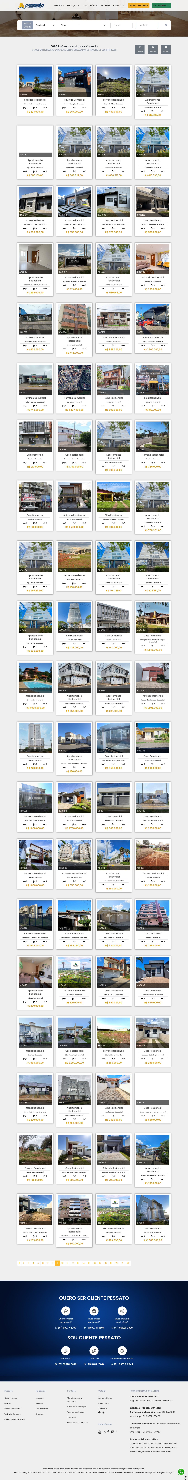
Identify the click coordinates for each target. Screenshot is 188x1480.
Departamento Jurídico (122, 1358)
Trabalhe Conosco (12, 1414)
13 (78, 1263)
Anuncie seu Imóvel (76, 1412)
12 (73, 1263)
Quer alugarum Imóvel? (94, 1320)
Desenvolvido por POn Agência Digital (155, 1472)
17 (100, 1263)
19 (111, 1263)
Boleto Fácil (103, 1403)
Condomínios (89, 5)
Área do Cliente (139, 5)
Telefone (94, 1358)
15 (89, 1263)
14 (83, 1263)
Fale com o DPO (126, 1472)
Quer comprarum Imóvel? (66, 1320)
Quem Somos (10, 1398)
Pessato (118, 5)
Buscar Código (27, 25)
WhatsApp (65, 1358)
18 (106, 1263)
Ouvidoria (71, 1417)
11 (67, 1263)
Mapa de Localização (76, 1406)
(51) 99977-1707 (150, 1431)
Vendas (58, 5)
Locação (72, 5)
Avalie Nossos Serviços (77, 1422)
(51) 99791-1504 (150, 1416)
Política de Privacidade (14, 1419)
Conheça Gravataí (12, 1408)
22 (128, 1263)
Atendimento (162, 5)
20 (116, 1263)
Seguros (105, 5)
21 (122, 1263)
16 (95, 1263)
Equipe (7, 1403)
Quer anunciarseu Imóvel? (122, 1320)
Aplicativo (102, 1408)
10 (62, 1263)
